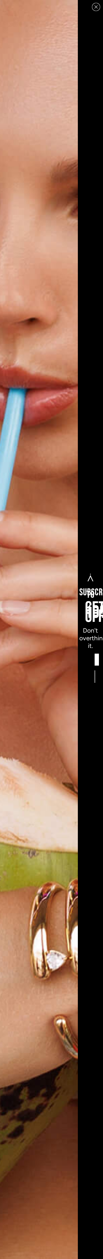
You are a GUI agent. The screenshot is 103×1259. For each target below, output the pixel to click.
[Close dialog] (96, 7)
